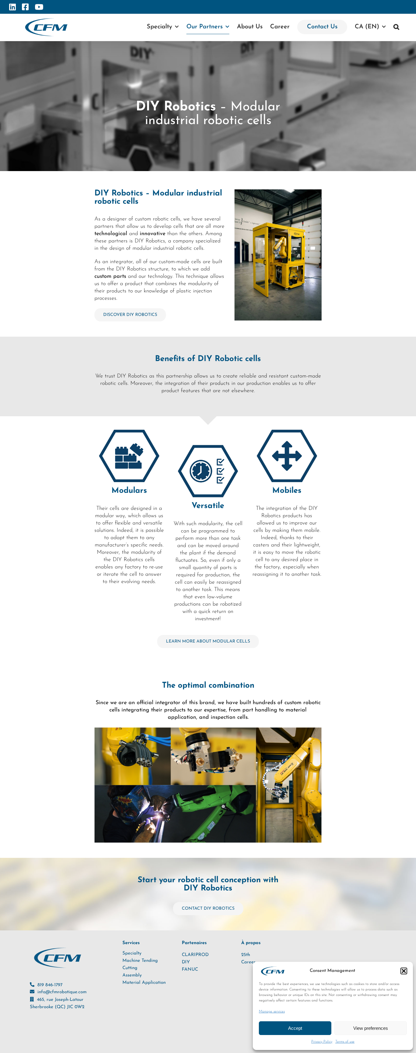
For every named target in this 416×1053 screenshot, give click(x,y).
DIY (186, 962)
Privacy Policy (321, 1042)
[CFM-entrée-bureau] (278, 192)
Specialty (131, 953)
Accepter (295, 1028)
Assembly (132, 975)
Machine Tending (140, 960)
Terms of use (344, 1042)
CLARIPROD (195, 955)
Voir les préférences (370, 1028)
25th (245, 955)
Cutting (129, 968)
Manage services (272, 1011)
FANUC (190, 969)
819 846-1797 (49, 985)
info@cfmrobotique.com (61, 992)
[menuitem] (370, 27)
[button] (404, 971)
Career (248, 962)
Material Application (144, 982)
